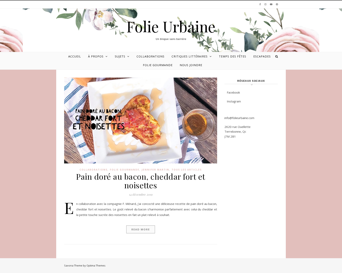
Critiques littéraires (190, 56)
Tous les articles (187, 169)
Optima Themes (95, 265)
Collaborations (150, 56)
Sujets (120, 56)
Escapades (262, 56)
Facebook (233, 92)
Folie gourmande (158, 65)
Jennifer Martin (155, 169)
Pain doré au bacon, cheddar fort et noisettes (140, 180)
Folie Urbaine (171, 26)
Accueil (74, 56)
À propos (96, 56)
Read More (140, 229)
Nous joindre (191, 65)
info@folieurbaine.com (239, 118)
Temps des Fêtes (232, 56)
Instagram (234, 101)
